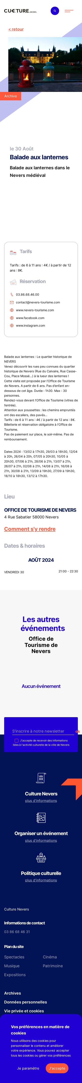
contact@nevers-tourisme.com (38, 302)
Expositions (15, 974)
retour (18, 29)
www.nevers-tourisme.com (35, 310)
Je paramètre (28, 1068)
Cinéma (50, 957)
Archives (12, 993)
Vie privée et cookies (24, 1011)
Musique (11, 966)
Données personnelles (25, 1002)
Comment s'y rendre (30, 529)
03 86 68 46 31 (17, 932)
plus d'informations (41, 801)
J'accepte (57, 1068)
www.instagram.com (30, 325)
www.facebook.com (30, 318)
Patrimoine (53, 966)
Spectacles (14, 957)
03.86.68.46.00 (27, 294)
